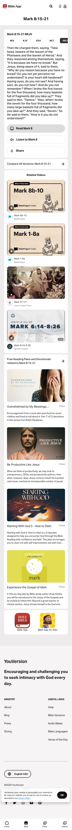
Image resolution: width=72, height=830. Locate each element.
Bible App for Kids (47, 629)
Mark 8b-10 (23, 215)
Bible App (22, 629)
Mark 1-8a (22, 258)
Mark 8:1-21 (23, 301)
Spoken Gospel (21, 349)
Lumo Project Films (22, 305)
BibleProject (19, 219)
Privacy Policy (24, 798)
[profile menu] (62, 6)
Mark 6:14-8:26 (25, 345)
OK (62, 795)
